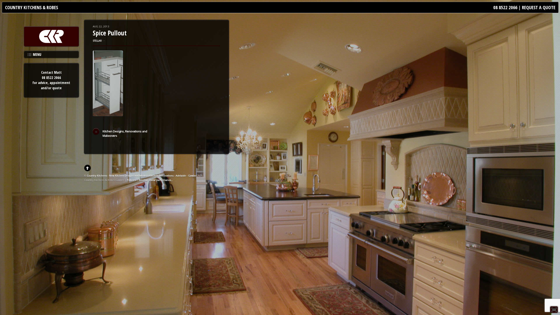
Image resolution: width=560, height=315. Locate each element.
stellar (97, 40)
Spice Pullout (110, 32)
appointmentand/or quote (55, 85)
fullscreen (554, 309)
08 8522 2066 (505, 7)
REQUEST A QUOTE (538, 7)
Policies (131, 180)
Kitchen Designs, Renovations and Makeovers (121, 133)
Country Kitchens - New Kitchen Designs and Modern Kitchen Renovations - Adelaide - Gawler (142, 175)
